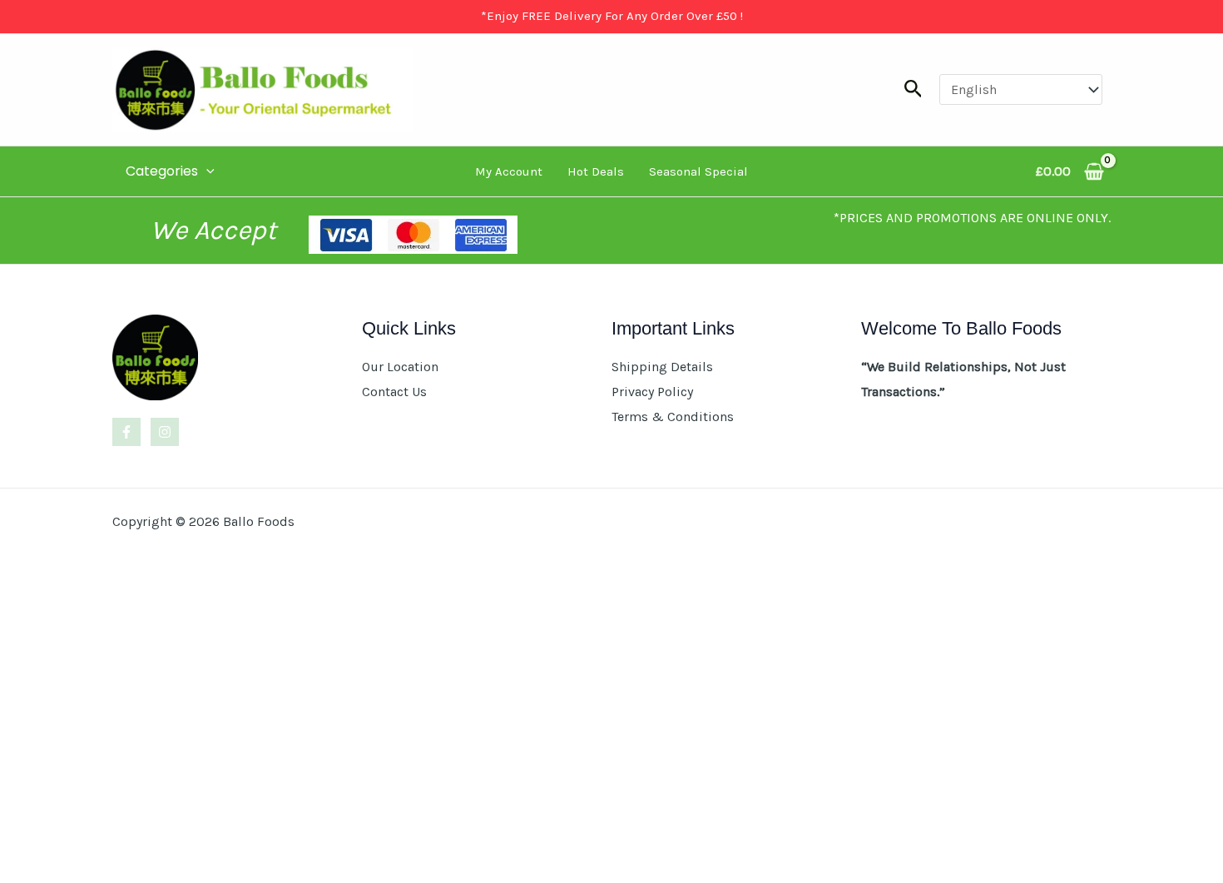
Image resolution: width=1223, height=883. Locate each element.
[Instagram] (165, 432)
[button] (913, 89)
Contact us (394, 391)
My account (508, 171)
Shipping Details (662, 367)
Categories (162, 171)
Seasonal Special (698, 171)
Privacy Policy (652, 391)
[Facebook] (126, 432)
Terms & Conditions (673, 416)
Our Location (400, 367)
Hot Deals (595, 171)
